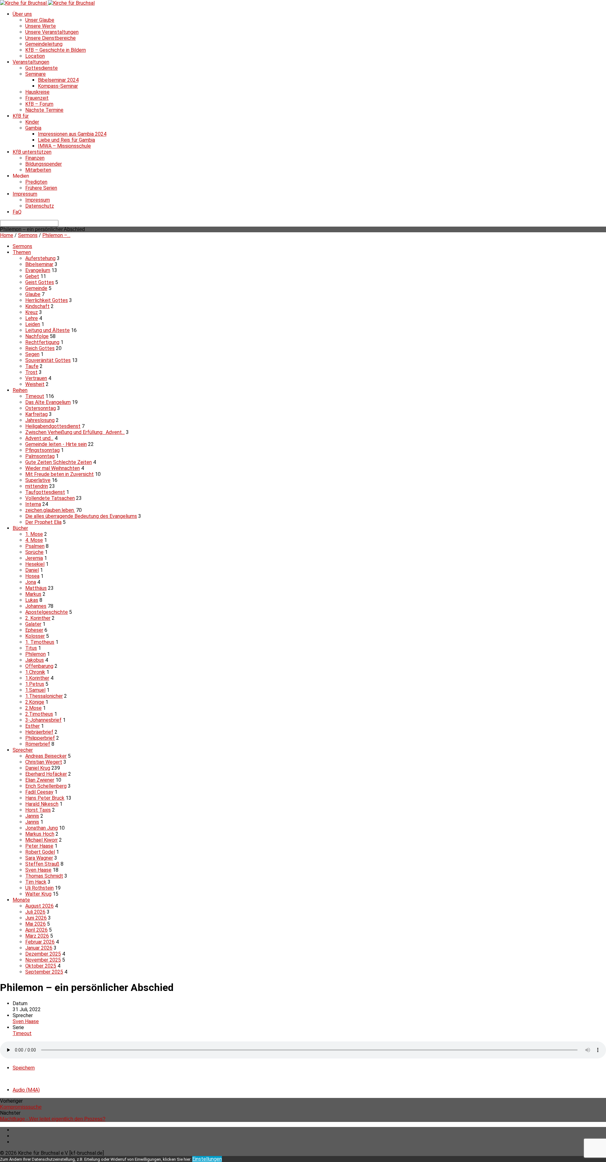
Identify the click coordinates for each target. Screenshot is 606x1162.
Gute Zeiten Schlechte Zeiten (58, 462)
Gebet (32, 276)
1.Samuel (35, 690)
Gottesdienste (41, 68)
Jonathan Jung (41, 828)
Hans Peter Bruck (44, 798)
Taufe (32, 366)
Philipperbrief (40, 738)
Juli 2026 (35, 912)
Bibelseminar (39, 264)
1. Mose (34, 534)
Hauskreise (37, 92)
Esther (32, 726)
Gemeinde (36, 288)
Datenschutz (39, 206)
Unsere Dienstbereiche (50, 38)
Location (35, 56)
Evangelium (37, 270)
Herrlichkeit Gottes (46, 300)
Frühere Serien (41, 188)
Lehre (31, 318)
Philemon (35, 654)
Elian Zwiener (39, 780)
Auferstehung (40, 258)
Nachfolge (37, 336)
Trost (31, 372)
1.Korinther (37, 678)
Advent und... (39, 438)
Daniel (32, 570)
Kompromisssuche (21, 1107)
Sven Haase (38, 870)
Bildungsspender (43, 164)
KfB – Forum (39, 104)
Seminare (35, 74)
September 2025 (44, 972)
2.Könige (34, 702)
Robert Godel (40, 852)
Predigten (36, 182)
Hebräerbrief (39, 732)
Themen (22, 252)
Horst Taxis (38, 810)
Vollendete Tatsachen (50, 498)
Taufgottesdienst (45, 492)
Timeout (34, 396)
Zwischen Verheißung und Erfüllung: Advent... (75, 432)
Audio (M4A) (26, 1090)
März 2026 (37, 936)
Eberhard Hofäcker (46, 774)
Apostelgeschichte (46, 612)
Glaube (32, 294)
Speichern (24, 1068)
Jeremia (34, 558)
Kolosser (35, 636)
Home (6, 235)
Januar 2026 (38, 948)
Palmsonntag (40, 456)
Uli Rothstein (39, 888)
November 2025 (43, 960)
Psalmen (35, 546)
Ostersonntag (40, 408)
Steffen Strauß (42, 864)
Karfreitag (36, 414)
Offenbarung (39, 666)
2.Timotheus (39, 714)
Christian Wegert (43, 762)
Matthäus (36, 588)
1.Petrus (34, 684)
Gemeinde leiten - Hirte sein (56, 444)
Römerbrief (37, 744)
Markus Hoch (39, 834)
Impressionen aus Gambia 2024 (72, 134)
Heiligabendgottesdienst (52, 426)
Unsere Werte (40, 26)
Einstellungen (207, 1159)
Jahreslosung (40, 420)
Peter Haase (39, 846)
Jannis (32, 816)
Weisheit (35, 384)
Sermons (28, 235)
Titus (31, 648)
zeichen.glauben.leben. (50, 510)
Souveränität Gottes (48, 360)
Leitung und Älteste (47, 330)
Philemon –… (56, 235)
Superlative (37, 480)
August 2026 (39, 906)
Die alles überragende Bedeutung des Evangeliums (81, 516)
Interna (33, 504)
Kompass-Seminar (58, 86)
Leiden (32, 324)
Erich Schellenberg (46, 786)
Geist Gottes (39, 282)
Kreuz (31, 312)
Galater (33, 624)
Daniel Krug (37, 768)
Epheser (34, 630)
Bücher (20, 528)
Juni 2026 (36, 918)
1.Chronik (35, 672)
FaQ (17, 212)
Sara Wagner (39, 858)
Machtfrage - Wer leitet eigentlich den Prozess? (52, 1119)
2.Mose (33, 708)
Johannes (35, 606)
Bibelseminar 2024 (58, 80)
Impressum (25, 194)
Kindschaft (37, 306)
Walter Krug (38, 894)
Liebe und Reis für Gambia (66, 140)
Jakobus (34, 660)
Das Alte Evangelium (48, 402)
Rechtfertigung (42, 342)
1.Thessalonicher (44, 696)
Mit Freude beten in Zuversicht (59, 474)
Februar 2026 (40, 942)
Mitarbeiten (38, 170)
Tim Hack (35, 882)
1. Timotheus (39, 642)
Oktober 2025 (40, 966)
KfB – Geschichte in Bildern (55, 50)
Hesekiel (35, 564)
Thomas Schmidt (44, 876)
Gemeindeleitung (43, 44)
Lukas (31, 600)
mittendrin (36, 486)
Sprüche (34, 552)
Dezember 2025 (43, 954)
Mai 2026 (35, 924)
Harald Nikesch (41, 804)
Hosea (32, 576)
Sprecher (23, 750)
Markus (33, 594)
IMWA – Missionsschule (64, 146)
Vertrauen (36, 378)
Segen (32, 354)
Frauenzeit (37, 98)
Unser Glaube (39, 20)
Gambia (33, 128)
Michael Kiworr (41, 840)
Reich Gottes (40, 348)
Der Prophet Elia (43, 522)
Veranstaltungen (31, 62)
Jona (30, 582)
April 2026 (36, 930)
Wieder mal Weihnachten (52, 468)
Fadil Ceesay (39, 792)
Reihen (20, 390)
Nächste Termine (44, 110)
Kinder (32, 122)
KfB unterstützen (32, 152)
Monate (21, 900)
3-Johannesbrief (43, 720)
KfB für (21, 116)
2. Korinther (37, 618)
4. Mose (34, 540)
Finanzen (35, 158)
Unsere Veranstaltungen (52, 32)
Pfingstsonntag (42, 450)
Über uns (22, 14)
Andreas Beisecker (46, 756)
